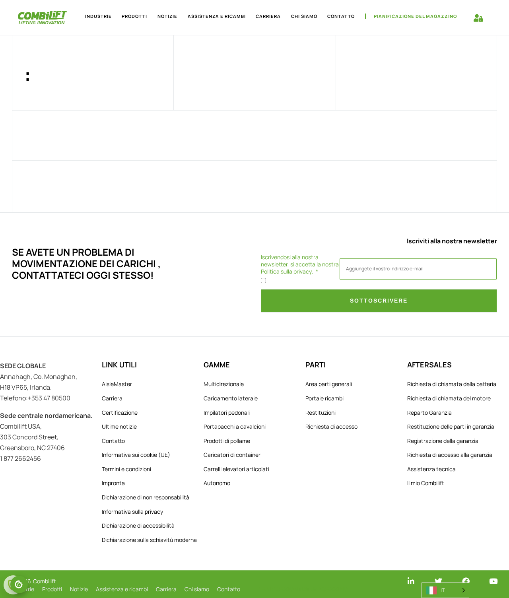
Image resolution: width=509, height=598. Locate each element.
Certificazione (120, 412)
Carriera (268, 16)
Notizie (167, 16)
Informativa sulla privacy (132, 511)
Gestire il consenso (19, 584)
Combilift (44, 581)
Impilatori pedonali (227, 412)
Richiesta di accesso (331, 426)
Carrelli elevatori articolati (236, 469)
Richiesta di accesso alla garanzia (449, 454)
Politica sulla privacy (286, 271)
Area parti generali (328, 384)
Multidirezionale (224, 384)
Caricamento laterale (231, 398)
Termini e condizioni (126, 469)
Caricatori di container (232, 454)
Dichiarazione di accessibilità (138, 525)
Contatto (341, 16)
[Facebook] (466, 581)
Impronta (113, 483)
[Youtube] (493, 581)
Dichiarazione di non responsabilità (145, 497)
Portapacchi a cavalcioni (235, 426)
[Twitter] (438, 581)
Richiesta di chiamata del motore (449, 398)
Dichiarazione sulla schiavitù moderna (149, 540)
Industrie (98, 16)
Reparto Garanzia (429, 412)
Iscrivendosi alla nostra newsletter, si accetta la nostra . (300, 264)
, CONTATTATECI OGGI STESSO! (86, 269)
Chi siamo (304, 16)
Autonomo (217, 483)
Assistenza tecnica (431, 469)
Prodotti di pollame (227, 441)
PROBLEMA (97, 251)
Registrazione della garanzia (442, 441)
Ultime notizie (119, 426)
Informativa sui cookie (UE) (136, 454)
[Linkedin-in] (411, 581)
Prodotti (134, 16)
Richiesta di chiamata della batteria (451, 384)
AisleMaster (117, 384)
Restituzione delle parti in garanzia (450, 426)
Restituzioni (320, 412)
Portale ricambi (324, 398)
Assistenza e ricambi (217, 16)
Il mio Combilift (425, 483)
